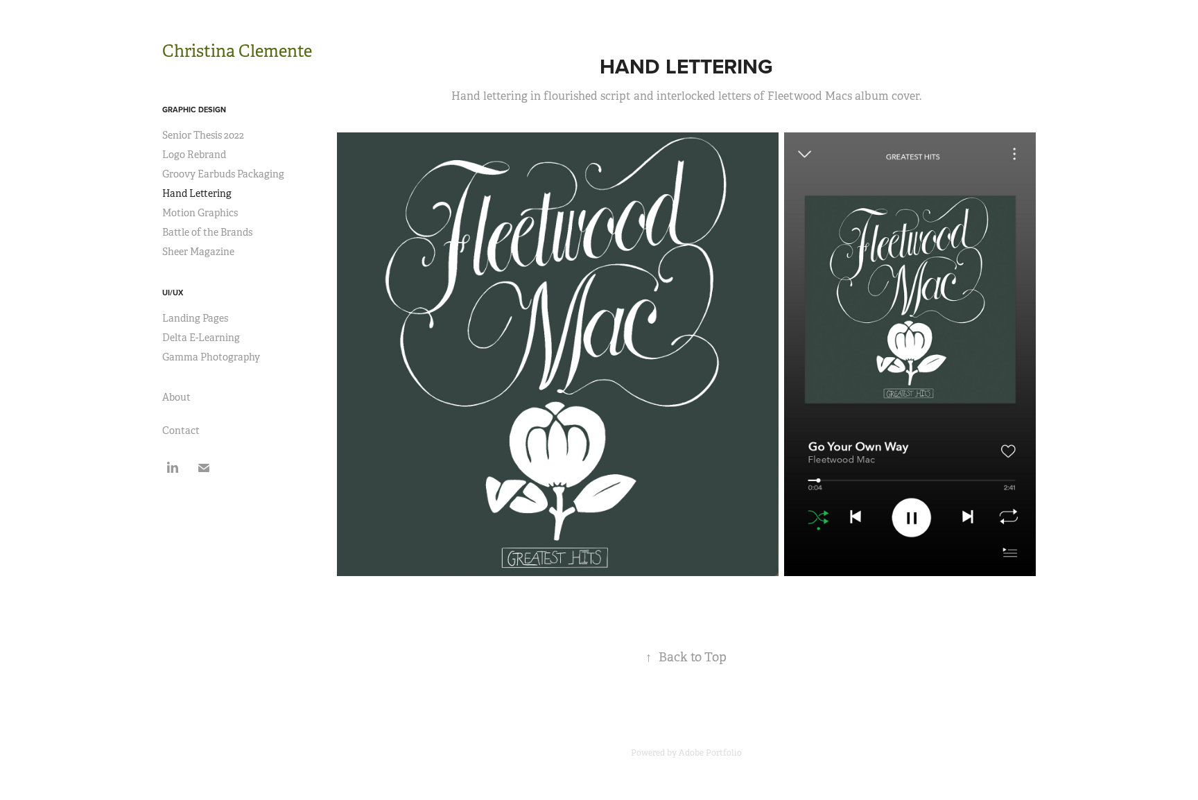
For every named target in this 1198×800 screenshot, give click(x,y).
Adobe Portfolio (710, 752)
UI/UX (172, 292)
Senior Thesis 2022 (203, 135)
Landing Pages (195, 318)
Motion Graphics (200, 213)
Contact (181, 430)
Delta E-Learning (201, 337)
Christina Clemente (237, 51)
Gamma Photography (211, 357)
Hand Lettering (197, 193)
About (176, 397)
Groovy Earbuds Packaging (223, 174)
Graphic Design (194, 109)
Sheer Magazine (198, 251)
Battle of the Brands (207, 232)
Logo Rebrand (194, 154)
